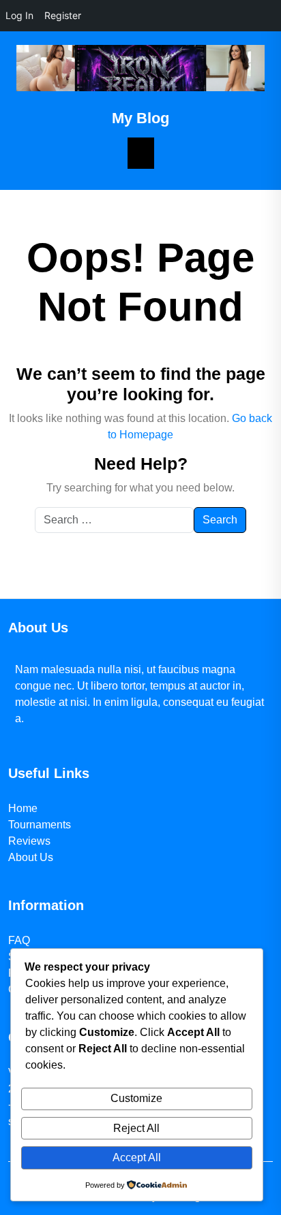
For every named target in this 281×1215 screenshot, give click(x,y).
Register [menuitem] (62, 15)
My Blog (140, 118)
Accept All (137, 1157)
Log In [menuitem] (19, 15)
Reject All (136, 1128)
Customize (136, 1098)
